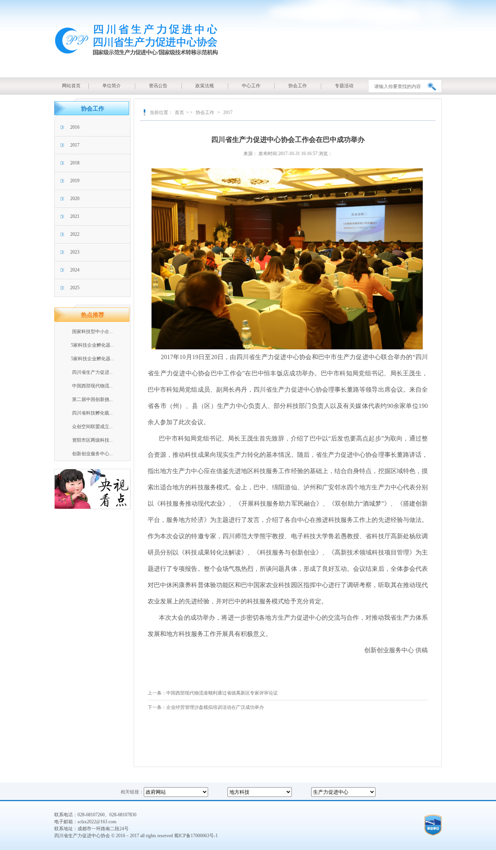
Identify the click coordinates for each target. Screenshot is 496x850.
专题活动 (344, 85)
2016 (74, 127)
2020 (74, 198)
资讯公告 (158, 85)
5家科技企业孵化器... (92, 345)
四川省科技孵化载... (92, 413)
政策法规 (204, 85)
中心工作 (251, 85)
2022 (74, 234)
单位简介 (111, 85)
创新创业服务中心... (92, 453)
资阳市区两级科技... (92, 440)
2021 (74, 216)
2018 (74, 163)
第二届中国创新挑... (92, 399)
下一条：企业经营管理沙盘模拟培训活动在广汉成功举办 (206, 707)
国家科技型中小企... (92, 331)
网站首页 (71, 85)
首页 (179, 112)
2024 (74, 270)
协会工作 (297, 85)
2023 (74, 252)
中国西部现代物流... (92, 386)
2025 (74, 287)
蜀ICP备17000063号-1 (196, 835)
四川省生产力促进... (92, 372)
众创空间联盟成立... (92, 426)
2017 (74, 145)
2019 (74, 180)
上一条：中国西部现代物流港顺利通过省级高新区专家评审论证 (213, 693)
